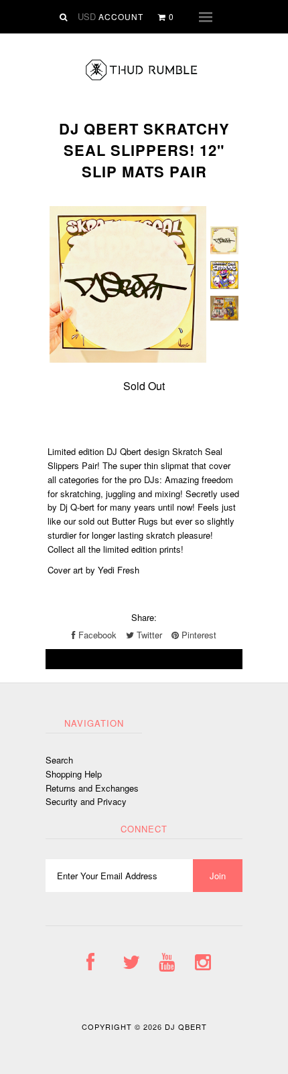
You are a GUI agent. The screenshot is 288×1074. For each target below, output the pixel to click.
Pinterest (197, 634)
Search (59, 759)
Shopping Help (74, 774)
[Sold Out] (144, 659)
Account (120, 16)
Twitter (148, 634)
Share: (144, 617)
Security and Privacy (86, 801)
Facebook (96, 634)
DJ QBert (186, 1026)
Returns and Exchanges (92, 788)
